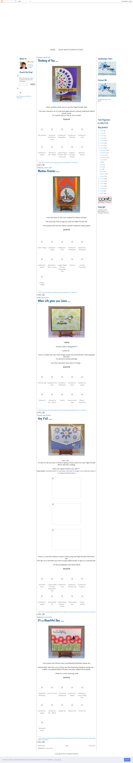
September (103, 157)
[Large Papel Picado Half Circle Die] (62, 148)
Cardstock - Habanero (72, 249)
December (103, 150)
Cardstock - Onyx (72, 384)
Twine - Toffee (42, 284)
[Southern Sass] (42, 580)
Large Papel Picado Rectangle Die (62, 268)
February (102, 174)
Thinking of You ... (48, 60)
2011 (102, 183)
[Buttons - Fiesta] (82, 148)
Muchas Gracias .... (48, 171)
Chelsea (31, 61)
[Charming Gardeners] (62, 689)
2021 (102, 131)
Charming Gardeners (62, 694)
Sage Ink (42, 400)
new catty (53, 162)
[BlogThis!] (40, 165)
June (101, 164)
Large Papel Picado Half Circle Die (62, 155)
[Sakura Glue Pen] (72, 396)
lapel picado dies (55, 612)
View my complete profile (30, 66)
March (102, 171)
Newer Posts (41, 745)
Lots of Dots (52, 693)
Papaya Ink (72, 711)
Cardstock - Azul (82, 136)
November (103, 152)
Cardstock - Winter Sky (72, 586)
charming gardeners (66, 738)
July (101, 162)
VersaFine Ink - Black (52, 154)
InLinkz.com (39, 160)
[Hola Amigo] (42, 243)
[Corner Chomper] (82, 261)
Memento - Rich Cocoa (52, 266)
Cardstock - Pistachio (62, 384)
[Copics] (72, 261)
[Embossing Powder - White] (62, 598)
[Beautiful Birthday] (42, 689)
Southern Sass (42, 586)
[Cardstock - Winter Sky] (72, 580)
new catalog (63, 612)
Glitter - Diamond (82, 401)
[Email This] (38, 165)
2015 (102, 145)
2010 (102, 186)
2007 (102, 193)
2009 (102, 188)
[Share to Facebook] (44, 165)
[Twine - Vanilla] (82, 598)
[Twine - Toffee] (42, 278)
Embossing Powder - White (62, 604)
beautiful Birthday (55, 738)
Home (52, 50)
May (101, 167)
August (102, 160)
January (102, 176)
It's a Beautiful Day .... (51, 620)
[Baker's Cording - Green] (72, 148)
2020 (102, 133)
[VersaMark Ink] (52, 598)
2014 (102, 148)
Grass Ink (82, 711)
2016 (102, 143)
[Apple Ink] (62, 706)
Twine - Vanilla (82, 603)
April (101, 169)
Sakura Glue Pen (72, 401)
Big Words (42, 135)
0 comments (74, 162)
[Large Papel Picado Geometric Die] (52, 580)
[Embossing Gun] (72, 598)
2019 (102, 135)
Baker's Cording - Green (72, 155)
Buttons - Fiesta (82, 154)
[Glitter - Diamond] (82, 396)
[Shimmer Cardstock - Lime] (52, 131)
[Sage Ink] (42, 396)
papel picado (59, 162)
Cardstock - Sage (52, 249)
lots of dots (75, 738)
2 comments (73, 292)
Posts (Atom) (49, 748)
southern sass (84, 612)
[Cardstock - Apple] (72, 689)
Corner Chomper (82, 266)
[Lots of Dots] (52, 689)
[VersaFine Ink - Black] (52, 148)
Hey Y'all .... (45, 418)
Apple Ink (62, 711)
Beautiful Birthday (42, 694)
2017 (102, 140)
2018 (102, 138)
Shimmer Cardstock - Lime (52, 137)
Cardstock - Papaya (72, 136)
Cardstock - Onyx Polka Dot (82, 695)
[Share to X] (42, 165)
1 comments (83, 410)
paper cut (79, 471)
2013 (102, 178)
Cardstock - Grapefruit (62, 136)
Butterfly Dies (42, 729)
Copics (72, 265)
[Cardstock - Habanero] (72, 243)
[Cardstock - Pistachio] (62, 378)
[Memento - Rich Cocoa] (52, 261)
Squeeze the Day (52, 384)
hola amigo (53, 292)
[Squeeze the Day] (52, 378)
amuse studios (46, 162)
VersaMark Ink (52, 603)
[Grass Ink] (82, 706)
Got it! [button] (127, 759)
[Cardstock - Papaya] (72, 131)
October (102, 155)
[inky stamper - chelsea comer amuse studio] (20, 93)
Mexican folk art (70, 473)
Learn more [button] (57, 759)
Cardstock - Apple (72, 694)
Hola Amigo (42, 248)
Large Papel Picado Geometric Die (52, 588)
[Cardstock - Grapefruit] (62, 131)
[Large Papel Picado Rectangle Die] (62, 261)
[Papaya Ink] (72, 706)
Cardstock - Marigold (82, 249)
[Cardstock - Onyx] (72, 378)
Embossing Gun (72, 603)
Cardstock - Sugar (42, 154)
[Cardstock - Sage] (52, 243)
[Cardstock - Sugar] (42, 148)
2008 (102, 191)
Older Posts (92, 745)
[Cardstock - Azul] (82, 131)
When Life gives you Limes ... (54, 301)
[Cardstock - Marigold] (82, 243)
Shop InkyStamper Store (70, 50)
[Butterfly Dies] (42, 724)
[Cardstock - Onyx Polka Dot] (82, 689)
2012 (102, 181)
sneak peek (67, 162)
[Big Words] (42, 131)
